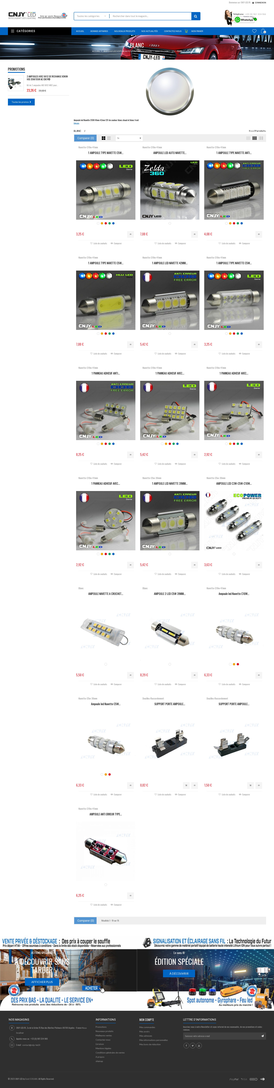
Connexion (260, 2)
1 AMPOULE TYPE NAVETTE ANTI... (234, 153)
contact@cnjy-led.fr (31, 1045)
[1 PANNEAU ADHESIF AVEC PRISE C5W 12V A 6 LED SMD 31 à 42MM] (234, 410)
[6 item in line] (247, 138)
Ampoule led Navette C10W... (234, 594)
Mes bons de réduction (150, 1044)
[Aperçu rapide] (130, 234)
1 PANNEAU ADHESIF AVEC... (170, 373)
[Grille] (103, 138)
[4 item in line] (254, 138)
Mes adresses (145, 1036)
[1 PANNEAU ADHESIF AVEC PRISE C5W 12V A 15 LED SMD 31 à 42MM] (169, 410)
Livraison (100, 1044)
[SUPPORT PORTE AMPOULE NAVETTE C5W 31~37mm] (234, 741)
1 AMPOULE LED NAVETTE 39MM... (170, 483)
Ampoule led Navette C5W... (106, 704)
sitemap (99, 1061)
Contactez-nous (103, 1040)
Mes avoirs (144, 1031)
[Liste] (109, 138)
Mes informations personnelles (153, 1040)
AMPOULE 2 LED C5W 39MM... (170, 594)
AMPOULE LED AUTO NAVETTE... (169, 153)
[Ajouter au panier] (186, 785)
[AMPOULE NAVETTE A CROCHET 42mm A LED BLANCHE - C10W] (105, 631)
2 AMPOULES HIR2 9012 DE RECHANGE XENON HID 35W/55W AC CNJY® (47, 78)
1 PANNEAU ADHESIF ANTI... (106, 373)
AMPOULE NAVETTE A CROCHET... (105, 594)
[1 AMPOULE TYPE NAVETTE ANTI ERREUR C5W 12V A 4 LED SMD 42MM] (234, 190)
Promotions (16, 69)
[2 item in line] (260, 138)
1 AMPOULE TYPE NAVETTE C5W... (105, 153)
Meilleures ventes (104, 1035)
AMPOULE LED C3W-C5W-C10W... (234, 483)
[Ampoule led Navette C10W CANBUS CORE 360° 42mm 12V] (234, 631)
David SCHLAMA (31, 1078)
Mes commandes (147, 1027)
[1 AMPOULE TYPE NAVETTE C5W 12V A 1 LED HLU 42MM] (105, 300)
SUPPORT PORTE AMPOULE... (169, 704)
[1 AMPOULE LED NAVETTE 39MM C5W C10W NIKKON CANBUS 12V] (169, 520)
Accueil (96, 51)
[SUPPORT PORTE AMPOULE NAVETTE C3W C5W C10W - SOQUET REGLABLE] (169, 741)
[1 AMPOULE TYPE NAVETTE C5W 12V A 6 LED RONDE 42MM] (234, 300)
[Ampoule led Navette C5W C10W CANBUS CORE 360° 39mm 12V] (105, 741)
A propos (100, 1057)
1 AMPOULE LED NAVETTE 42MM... (170, 263)
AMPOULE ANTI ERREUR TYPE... (106, 814)
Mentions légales (103, 1048)
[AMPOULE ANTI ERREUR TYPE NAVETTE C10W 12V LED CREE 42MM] (105, 851)
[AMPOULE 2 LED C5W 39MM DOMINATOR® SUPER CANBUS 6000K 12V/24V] (169, 631)
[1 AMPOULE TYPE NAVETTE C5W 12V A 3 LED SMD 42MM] (105, 190)
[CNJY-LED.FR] (38, 15)
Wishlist (254, 31)
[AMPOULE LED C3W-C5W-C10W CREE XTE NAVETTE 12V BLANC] (234, 520)
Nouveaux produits (104, 1031)
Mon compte (146, 1020)
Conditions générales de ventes (110, 1052)
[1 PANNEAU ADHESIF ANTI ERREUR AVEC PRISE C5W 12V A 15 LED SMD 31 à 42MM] (105, 410)
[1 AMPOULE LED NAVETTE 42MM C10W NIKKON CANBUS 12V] (169, 300)
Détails (76, 123)
